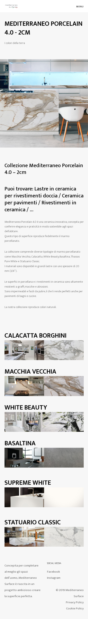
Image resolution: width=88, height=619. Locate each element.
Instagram (53, 577)
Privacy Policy (75, 602)
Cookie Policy (75, 608)
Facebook (53, 571)
